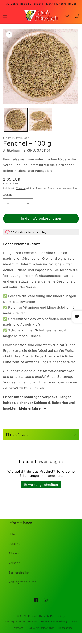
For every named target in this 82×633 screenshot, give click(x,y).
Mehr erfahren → (32, 408)
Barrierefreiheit (19, 572)
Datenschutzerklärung (54, 621)
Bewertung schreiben (41, 485)
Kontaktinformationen (41, 627)
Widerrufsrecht (28, 621)
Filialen (13, 553)
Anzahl (7, 195)
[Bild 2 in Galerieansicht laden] (41, 119)
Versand (20, 188)
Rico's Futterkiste (39, 616)
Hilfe (11, 534)
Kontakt (14, 543)
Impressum (65, 627)
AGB (74, 621)
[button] (5, 15)
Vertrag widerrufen (22, 582)
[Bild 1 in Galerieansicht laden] (15, 119)
